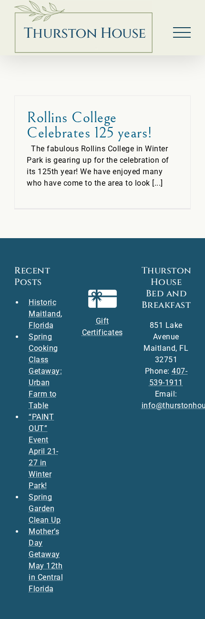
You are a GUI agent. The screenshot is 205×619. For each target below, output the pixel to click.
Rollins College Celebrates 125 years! (90, 125)
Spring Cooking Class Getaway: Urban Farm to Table (45, 371)
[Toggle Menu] (182, 32)
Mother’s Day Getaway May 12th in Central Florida (46, 560)
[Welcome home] (83, 26)
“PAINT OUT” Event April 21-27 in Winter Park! (44, 451)
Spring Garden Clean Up (45, 509)
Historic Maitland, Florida (45, 314)
